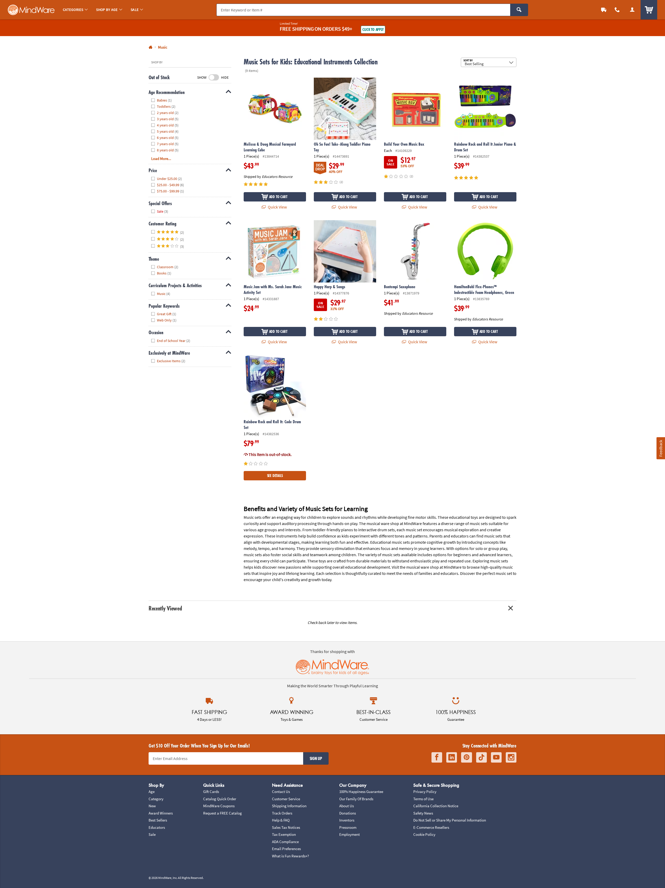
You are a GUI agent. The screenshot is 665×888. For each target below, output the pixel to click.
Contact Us (281, 791)
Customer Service (286, 798)
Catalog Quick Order (219, 798)
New (152, 805)
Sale (152, 834)
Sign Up (316, 758)
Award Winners (161, 813)
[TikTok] (481, 757)
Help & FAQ (281, 820)
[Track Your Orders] (603, 9)
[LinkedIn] (451, 757)
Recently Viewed (165, 608)
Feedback (660, 448)
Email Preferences (286, 848)
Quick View (277, 207)
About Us (346, 805)
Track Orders (282, 813)
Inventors (346, 820)
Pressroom (347, 827)
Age (152, 791)
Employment (349, 834)
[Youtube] (496, 757)
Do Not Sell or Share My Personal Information (449, 820)
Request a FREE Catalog (222, 813)
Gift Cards (211, 791)
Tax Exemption (284, 834)
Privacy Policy (424, 791)
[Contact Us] (617, 9)
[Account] (632, 9)
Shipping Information (289, 805)
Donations (347, 813)
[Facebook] (436, 757)
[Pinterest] (466, 757)
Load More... (161, 158)
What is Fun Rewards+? (290, 855)
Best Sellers (158, 820)
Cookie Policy (424, 834)
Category (156, 798)
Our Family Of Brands (356, 798)
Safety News (423, 813)
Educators (157, 827)
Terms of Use (423, 798)
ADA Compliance (285, 841)
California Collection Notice (435, 805)
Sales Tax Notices (286, 827)
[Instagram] (511, 757)
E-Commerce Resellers (431, 827)
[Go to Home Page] (150, 47)
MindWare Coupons (219, 805)
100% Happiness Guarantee (361, 791)
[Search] (519, 10)
